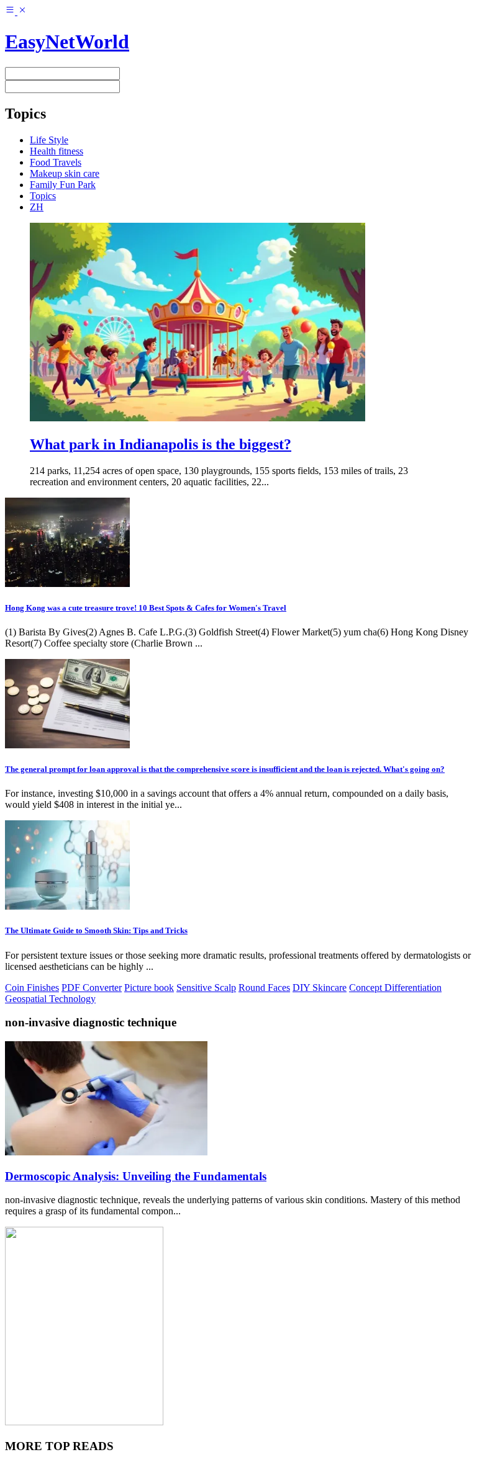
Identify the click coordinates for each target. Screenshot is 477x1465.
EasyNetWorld (67, 41)
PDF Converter (91, 987)
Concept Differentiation (395, 987)
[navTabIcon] (16, 11)
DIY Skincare (320, 987)
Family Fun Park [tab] (63, 184)
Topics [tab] (43, 195)
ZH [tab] (36, 207)
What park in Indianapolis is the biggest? (160, 444)
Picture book (149, 987)
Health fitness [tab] (56, 151)
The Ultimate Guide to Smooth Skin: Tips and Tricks (96, 930)
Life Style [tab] (49, 140)
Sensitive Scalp (206, 987)
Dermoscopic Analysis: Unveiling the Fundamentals (135, 1176)
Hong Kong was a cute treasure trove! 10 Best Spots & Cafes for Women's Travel (145, 607)
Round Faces (264, 987)
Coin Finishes (32, 987)
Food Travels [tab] (55, 162)
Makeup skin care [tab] (64, 173)
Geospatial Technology (50, 998)
